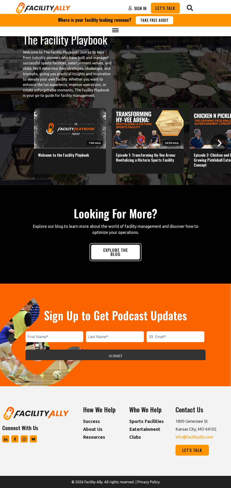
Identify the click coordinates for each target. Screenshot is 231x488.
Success (91, 421)
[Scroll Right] (220, 143)
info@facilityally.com (194, 437)
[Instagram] (24, 439)
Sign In (140, 8)
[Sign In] (130, 8)
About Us (92, 429)
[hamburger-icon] (115, 30)
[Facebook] (14, 439)
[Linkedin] (5, 439)
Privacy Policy (148, 482)
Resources (94, 437)
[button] (189, 8)
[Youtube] (33, 439)
